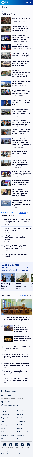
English (3, 454)
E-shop (3, 432)
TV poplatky (5, 418)
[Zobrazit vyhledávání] (27, 2)
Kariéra (19, 428)
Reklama (20, 414)
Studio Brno (20, 418)
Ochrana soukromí (12, 454)
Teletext (4, 421)
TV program (5, 411)
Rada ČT (19, 425)
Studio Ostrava (21, 421)
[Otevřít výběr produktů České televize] (31, 2)
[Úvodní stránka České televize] (8, 391)
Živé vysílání (5, 414)
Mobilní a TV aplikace (7, 435)
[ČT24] (4, 2)
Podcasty (4, 425)
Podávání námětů (22, 432)
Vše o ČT (3, 439)
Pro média (20, 411)
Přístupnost (22, 454)
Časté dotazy (21, 435)
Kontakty (20, 439)
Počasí (3, 428)
